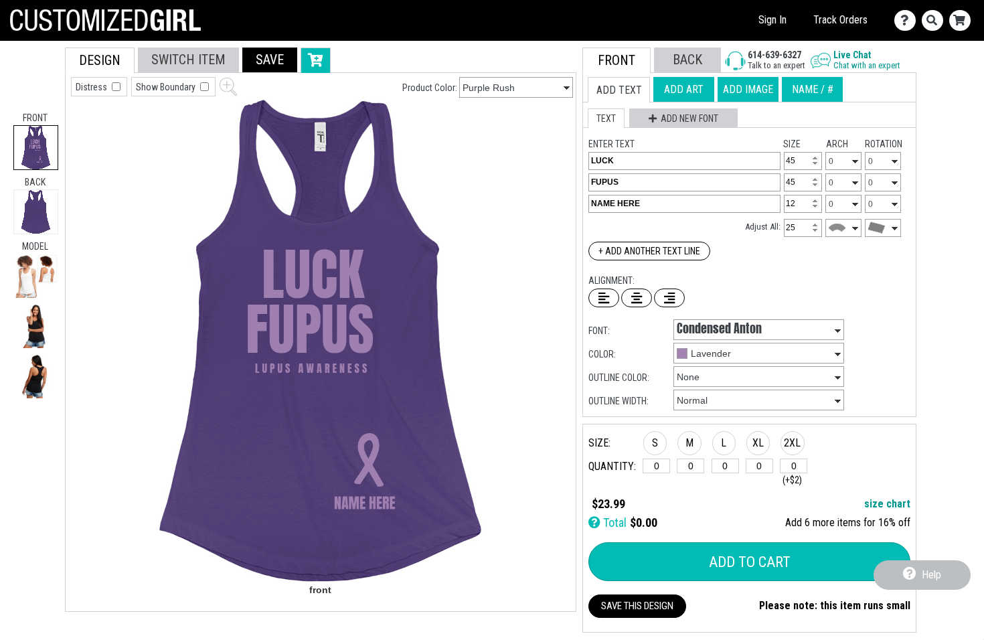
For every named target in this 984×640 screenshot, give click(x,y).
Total (613, 522)
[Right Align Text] (669, 298)
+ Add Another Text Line (649, 251)
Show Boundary (166, 87)
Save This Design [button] (637, 606)
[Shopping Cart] (963, 20)
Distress (92, 87)
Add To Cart (750, 562)
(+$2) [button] (792, 480)
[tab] (35, 147)
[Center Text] (636, 298)
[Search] (935, 20)
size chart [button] (887, 503)
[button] (35, 276)
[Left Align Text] (603, 298)
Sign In (772, 19)
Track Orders (840, 19)
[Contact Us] (908, 20)
